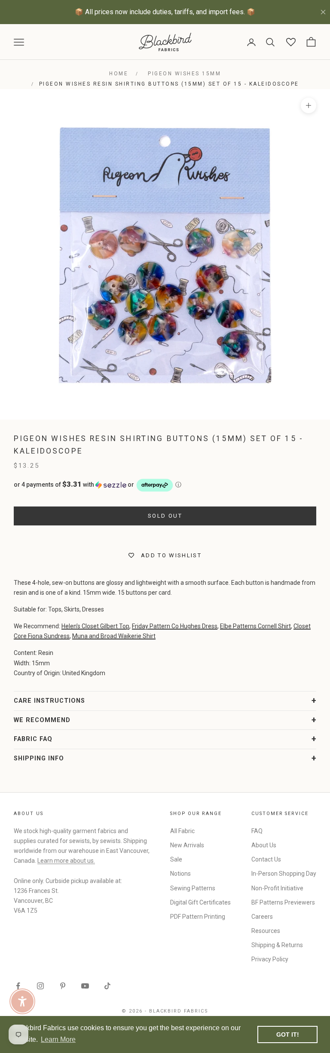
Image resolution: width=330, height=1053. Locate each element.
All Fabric (182, 831)
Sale (176, 859)
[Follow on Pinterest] (62, 986)
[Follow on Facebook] (18, 986)
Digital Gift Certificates (200, 902)
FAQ (257, 831)
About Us (263, 845)
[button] (165, 485)
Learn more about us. (66, 860)
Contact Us (266, 859)
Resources (265, 930)
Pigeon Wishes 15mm (184, 74)
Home (118, 74)
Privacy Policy (269, 959)
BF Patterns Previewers (283, 902)
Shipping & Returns (277, 945)
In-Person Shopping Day (283, 873)
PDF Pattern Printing (197, 916)
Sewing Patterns (192, 888)
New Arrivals (187, 845)
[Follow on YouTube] (85, 986)
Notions (180, 873)
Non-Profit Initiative (277, 888)
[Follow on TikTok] (107, 986)
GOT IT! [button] (287, 1034)
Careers (262, 916)
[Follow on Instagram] (40, 986)
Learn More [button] (58, 1039)
